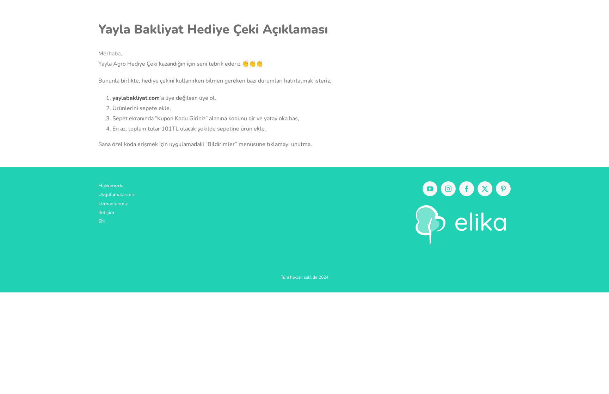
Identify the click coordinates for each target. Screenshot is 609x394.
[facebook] (466, 188)
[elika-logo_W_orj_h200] (458, 204)
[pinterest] (503, 188)
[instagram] (448, 188)
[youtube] (430, 188)
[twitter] (485, 188)
